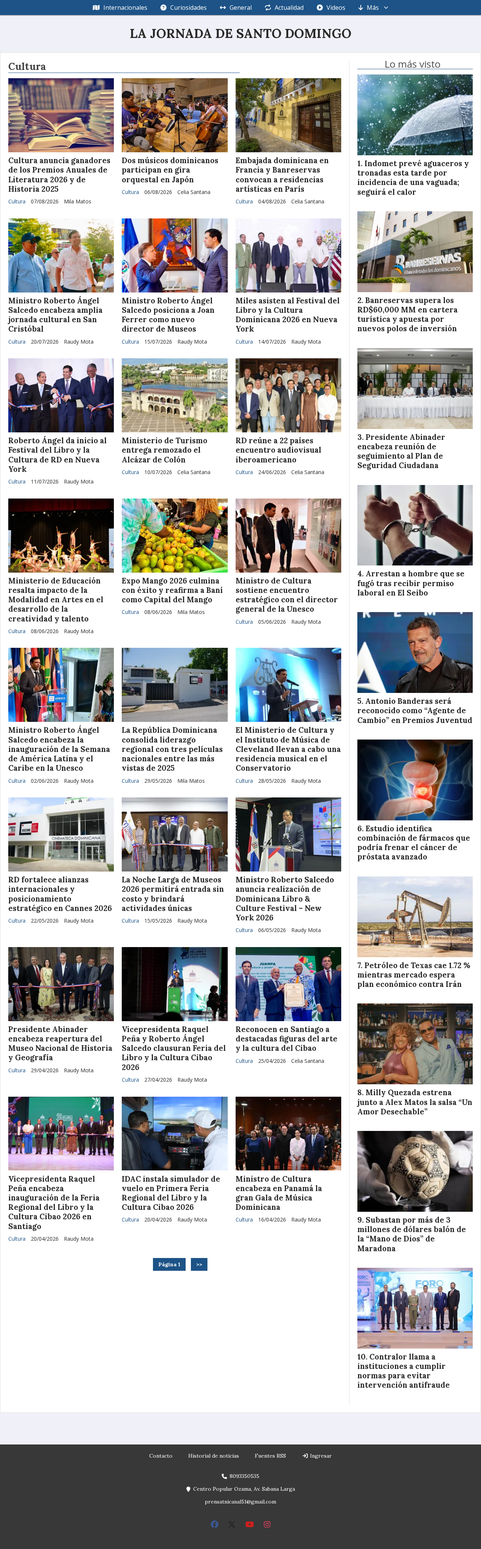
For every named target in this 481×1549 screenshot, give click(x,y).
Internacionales (125, 7)
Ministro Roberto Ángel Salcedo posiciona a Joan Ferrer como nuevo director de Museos (168, 315)
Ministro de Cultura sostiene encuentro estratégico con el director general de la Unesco (287, 595)
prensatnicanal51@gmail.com (240, 1501)
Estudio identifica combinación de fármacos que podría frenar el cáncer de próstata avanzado (413, 843)
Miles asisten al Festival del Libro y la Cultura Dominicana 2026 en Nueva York (288, 315)
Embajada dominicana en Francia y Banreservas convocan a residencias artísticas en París (282, 175)
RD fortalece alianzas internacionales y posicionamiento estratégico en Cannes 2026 (60, 894)
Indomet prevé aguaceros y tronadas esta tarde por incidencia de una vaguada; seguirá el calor (413, 178)
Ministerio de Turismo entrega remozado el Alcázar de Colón (164, 450)
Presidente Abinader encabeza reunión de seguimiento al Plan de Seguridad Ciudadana (401, 451)
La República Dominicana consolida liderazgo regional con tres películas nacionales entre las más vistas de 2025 (172, 749)
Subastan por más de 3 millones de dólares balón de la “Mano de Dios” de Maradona (411, 1234)
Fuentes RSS (270, 1455)
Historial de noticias (213, 1455)
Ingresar (320, 1455)
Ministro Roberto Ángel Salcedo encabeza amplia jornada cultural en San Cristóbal (55, 315)
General (241, 7)
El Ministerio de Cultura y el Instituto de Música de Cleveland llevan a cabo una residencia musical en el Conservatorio (288, 749)
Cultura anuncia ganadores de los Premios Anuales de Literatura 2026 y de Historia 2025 (59, 175)
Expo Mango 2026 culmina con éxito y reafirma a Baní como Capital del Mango (172, 590)
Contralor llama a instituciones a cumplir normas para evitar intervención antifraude (403, 1371)
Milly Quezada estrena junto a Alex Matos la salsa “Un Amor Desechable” (414, 1102)
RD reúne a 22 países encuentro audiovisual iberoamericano (278, 450)
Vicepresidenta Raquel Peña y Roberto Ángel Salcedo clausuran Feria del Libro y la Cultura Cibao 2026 (174, 1048)
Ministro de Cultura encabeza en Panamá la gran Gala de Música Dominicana (279, 1193)
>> (199, 1264)
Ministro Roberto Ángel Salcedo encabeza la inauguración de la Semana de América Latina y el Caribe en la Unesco (59, 749)
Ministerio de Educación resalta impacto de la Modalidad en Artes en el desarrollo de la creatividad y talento (55, 600)
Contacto (160, 1455)
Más (373, 7)
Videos (336, 7)
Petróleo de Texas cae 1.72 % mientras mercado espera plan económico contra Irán (413, 975)
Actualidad (289, 7)
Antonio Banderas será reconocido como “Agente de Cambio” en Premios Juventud (414, 710)
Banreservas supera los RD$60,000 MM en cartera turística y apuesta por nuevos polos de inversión (407, 315)
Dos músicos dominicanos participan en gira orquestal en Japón (170, 170)
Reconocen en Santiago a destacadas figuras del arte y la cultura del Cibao (286, 1039)
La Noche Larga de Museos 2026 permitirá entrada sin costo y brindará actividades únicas (173, 894)
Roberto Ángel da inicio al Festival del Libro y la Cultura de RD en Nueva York (57, 455)
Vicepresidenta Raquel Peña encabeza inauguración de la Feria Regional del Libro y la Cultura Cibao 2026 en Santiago (54, 1202)
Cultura (17, 201)
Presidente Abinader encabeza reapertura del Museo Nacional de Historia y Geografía (60, 1044)
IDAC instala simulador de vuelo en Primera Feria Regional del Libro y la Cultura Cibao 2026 (171, 1193)
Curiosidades (188, 7)
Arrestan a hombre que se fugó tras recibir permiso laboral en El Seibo (410, 583)
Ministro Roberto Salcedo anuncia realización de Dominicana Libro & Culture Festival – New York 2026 (285, 899)
